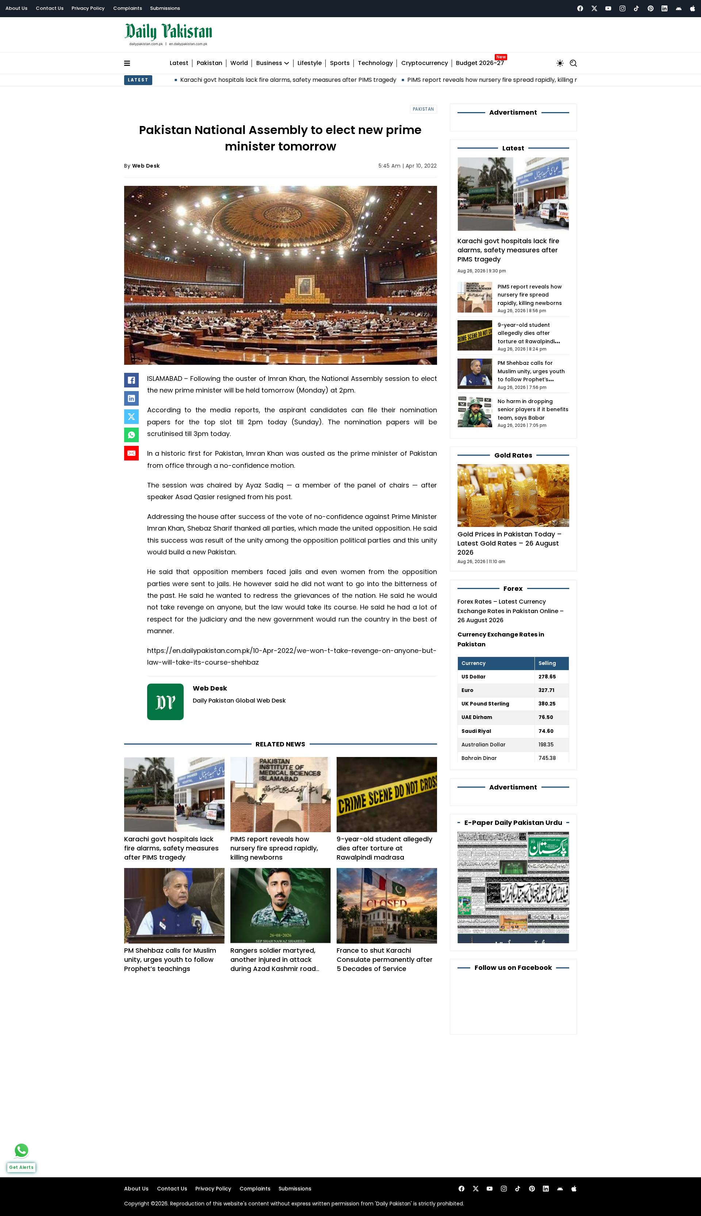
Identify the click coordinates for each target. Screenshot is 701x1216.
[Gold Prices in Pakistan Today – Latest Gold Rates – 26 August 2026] (513, 495)
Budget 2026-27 (480, 63)
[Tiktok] (636, 8)
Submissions (165, 8)
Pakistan (209, 63)
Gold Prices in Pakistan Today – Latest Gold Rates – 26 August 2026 (509, 543)
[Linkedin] (664, 8)
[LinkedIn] (131, 398)
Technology (375, 63)
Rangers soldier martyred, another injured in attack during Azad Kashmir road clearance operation (273, 964)
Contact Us (50, 8)
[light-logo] (170, 35)
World (239, 63)
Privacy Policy (88, 8)
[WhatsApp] (131, 435)
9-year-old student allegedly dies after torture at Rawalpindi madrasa (384, 848)
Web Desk (146, 165)
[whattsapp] (21, 1150)
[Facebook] (580, 8)
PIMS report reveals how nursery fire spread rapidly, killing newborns (452, 80)
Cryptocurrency (424, 63)
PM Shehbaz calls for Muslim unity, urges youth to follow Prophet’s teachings (170, 959)
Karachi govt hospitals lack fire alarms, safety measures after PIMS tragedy (235, 80)
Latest (179, 63)
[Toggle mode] (560, 63)
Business (269, 63)
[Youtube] (608, 8)
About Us (16, 8)
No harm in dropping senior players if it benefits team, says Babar (533, 409)
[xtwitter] (594, 8)
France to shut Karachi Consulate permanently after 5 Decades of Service (385, 959)
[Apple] (693, 8)
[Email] (131, 453)
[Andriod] (679, 8)
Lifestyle (310, 63)
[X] (131, 416)
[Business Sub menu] (287, 63)
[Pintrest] (651, 8)
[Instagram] (622, 8)
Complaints (127, 8)
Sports (340, 63)
